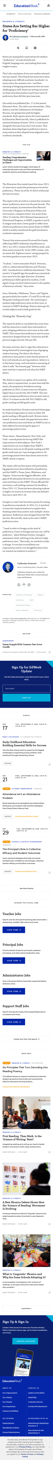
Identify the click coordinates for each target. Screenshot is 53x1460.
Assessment (8, 641)
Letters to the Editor (36, 1393)
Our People (7, 1402)
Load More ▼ (26, 1308)
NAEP (31, 600)
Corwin (35, 816)
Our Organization (10, 1393)
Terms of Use (27, 1454)
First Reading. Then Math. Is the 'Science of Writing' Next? (22, 1138)
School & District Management (27, 842)
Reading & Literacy (14, 21)
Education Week (42, 567)
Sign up (26, 698)
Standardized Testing (23, 605)
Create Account (26, 1341)
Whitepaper (37, 1063)
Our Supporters (9, 1406)
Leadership (10, 14)
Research (41, 595)
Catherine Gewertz (20, 36)
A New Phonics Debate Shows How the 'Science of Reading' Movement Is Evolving (24, 1205)
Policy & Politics (25, 14)
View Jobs (13, 930)
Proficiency (38, 610)
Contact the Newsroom (37, 1406)
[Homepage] (26, 5)
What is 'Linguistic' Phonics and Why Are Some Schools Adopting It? (24, 1276)
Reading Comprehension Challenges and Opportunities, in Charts (17, 160)
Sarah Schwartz (9, 1152)
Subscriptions (8, 1423)
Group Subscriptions (11, 1432)
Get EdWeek (8, 1418)
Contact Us (33, 1388)
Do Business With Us (38, 1418)
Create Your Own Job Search (26, 1039)
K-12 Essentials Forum (31, 737)
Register (8, 763)
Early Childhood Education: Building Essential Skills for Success (24, 744)
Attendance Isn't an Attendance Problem (21, 796)
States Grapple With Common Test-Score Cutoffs (22, 645)
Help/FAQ (32, 1397)
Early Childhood (11, 737)
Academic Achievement (24, 595)
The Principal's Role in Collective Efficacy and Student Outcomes (22, 851)
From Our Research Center (16, 154)
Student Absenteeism (22, 789)
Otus (35, 871)
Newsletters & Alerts (11, 1428)
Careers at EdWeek (10, 1411)
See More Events (26, 888)
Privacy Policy (25, 1447)
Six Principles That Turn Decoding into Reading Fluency (25, 1069)
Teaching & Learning (42, 14)
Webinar (38, 789)
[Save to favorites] (26, 48)
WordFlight (25, 1087)
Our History (7, 1397)
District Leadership (22, 610)
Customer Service (35, 1402)
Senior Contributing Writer (26, 567)
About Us (7, 1388)
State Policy (20, 600)
